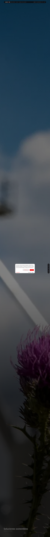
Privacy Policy (18, 272)
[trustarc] (32, 272)
